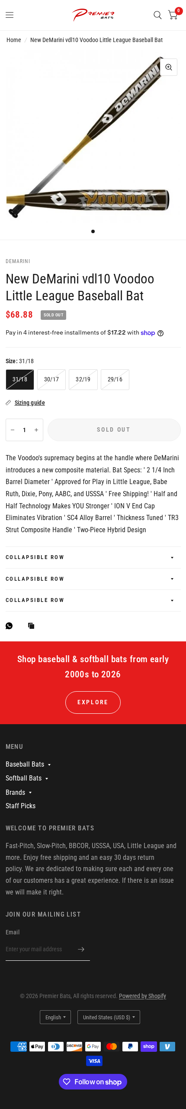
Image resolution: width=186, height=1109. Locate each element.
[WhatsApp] (11, 625)
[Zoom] (168, 67)
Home (13, 39)
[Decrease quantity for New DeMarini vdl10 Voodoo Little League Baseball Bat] (12, 430)
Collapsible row (35, 557)
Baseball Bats (25, 764)
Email (12, 932)
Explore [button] (93, 702)
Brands (15, 792)
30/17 (51, 379)
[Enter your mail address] (81, 949)
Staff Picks (20, 806)
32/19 (83, 379)
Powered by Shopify (142, 995)
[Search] (158, 15)
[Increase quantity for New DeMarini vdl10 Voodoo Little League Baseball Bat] (36, 430)
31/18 (20, 379)
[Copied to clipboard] (33, 626)
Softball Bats (24, 778)
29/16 (115, 379)
